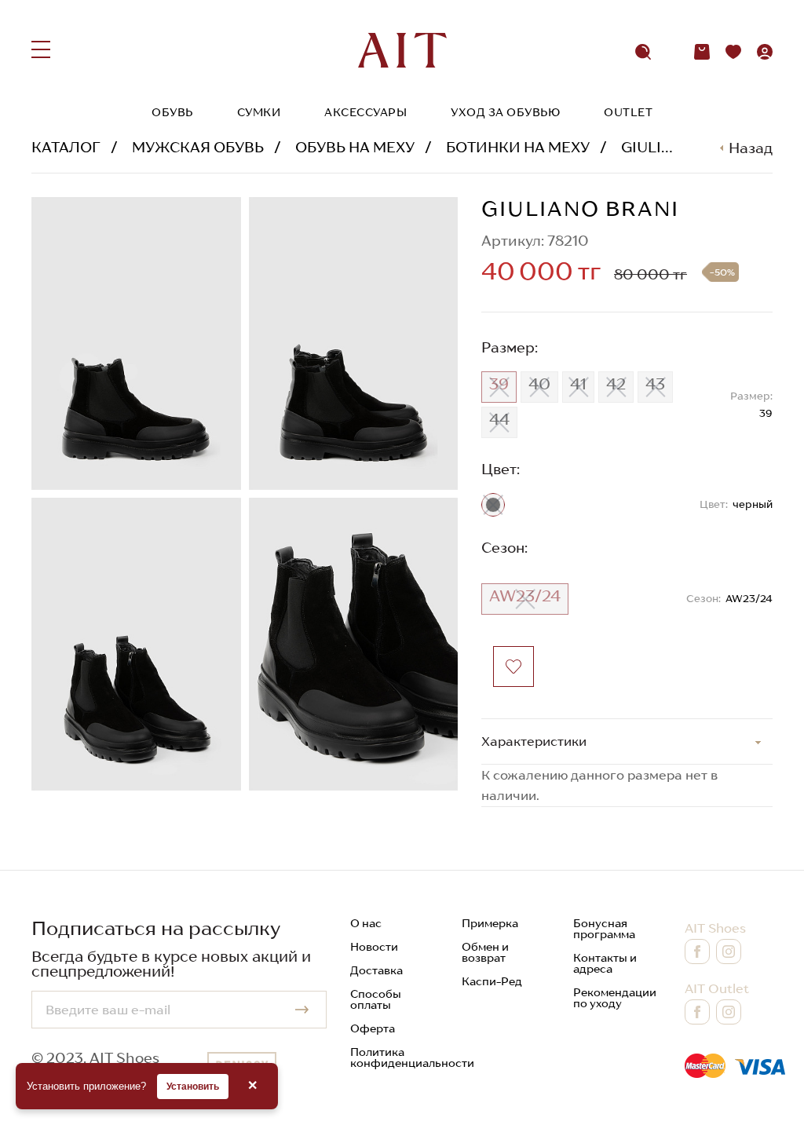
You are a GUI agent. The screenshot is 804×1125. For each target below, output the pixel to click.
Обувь (172, 112)
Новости (374, 947)
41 (578, 384)
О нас (366, 923)
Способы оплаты (375, 999)
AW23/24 (525, 596)
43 (655, 384)
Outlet (628, 112)
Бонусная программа (604, 928)
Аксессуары (365, 112)
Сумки (259, 112)
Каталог (65, 147)
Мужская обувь (198, 147)
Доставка (376, 970)
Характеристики (534, 741)
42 (616, 384)
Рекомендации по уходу (614, 997)
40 (539, 384)
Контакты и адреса (605, 963)
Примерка (490, 923)
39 (499, 384)
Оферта (372, 1028)
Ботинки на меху (518, 147)
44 (499, 419)
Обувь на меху (355, 147)
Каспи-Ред (492, 981)
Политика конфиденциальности (412, 1057)
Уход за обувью (505, 112)
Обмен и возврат (485, 952)
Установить (192, 1086)
